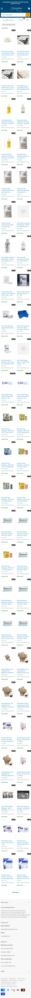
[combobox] (13, 15)
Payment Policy (13, 980)
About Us (14, 982)
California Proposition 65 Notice (8, 984)
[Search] (28, 15)
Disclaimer (21, 980)
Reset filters (5, 28)
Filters (21, 20)
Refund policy (12, 978)
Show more (15, 892)
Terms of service (21, 978)
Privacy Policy (4, 978)
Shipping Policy (4, 980)
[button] (27, 20)
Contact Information (5, 982)
